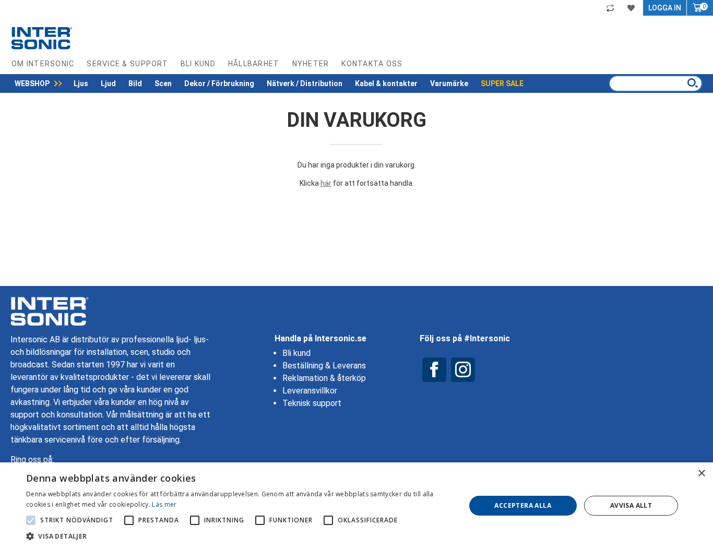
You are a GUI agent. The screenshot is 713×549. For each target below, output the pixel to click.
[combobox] (656, 83)
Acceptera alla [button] (522, 505)
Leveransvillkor (309, 391)
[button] (239, 536)
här (325, 183)
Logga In (664, 8)
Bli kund (198, 63)
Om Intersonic (42, 63)
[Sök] (692, 83)
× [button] (701, 474)
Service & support (127, 63)
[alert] (356, 505)
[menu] (269, 83)
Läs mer (164, 504)
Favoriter (632, 8)
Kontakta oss (371, 63)
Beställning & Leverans (324, 366)
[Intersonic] (41, 38)
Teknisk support (311, 403)
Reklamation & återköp (324, 378)
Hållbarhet (254, 63)
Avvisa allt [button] (631, 505)
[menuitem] (38, 83)
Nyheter (310, 63)
